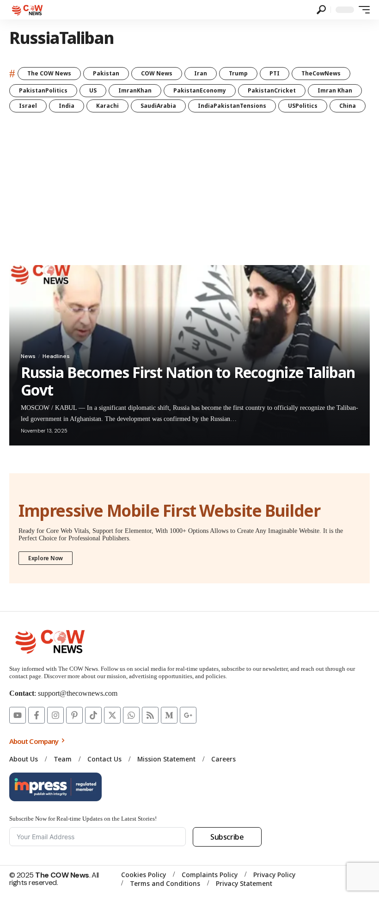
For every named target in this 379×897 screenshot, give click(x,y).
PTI (274, 73)
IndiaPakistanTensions (232, 106)
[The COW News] (28, 10)
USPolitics (303, 106)
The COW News (49, 73)
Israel (28, 106)
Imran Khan (335, 90)
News (28, 356)
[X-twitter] (112, 715)
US (93, 90)
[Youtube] (17, 715)
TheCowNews (321, 73)
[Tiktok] (93, 715)
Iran (200, 73)
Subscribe (227, 837)
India (66, 106)
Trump (238, 73)
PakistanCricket (272, 90)
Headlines (56, 356)
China (347, 106)
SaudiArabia (158, 106)
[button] (321, 9)
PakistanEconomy (199, 90)
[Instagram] (55, 715)
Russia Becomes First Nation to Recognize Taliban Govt (188, 381)
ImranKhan (135, 90)
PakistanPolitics (43, 90)
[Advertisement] (189, 195)
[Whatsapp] (131, 715)
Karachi (107, 106)
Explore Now (45, 558)
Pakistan (106, 73)
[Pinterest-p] (74, 715)
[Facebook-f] (36, 715)
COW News (156, 73)
